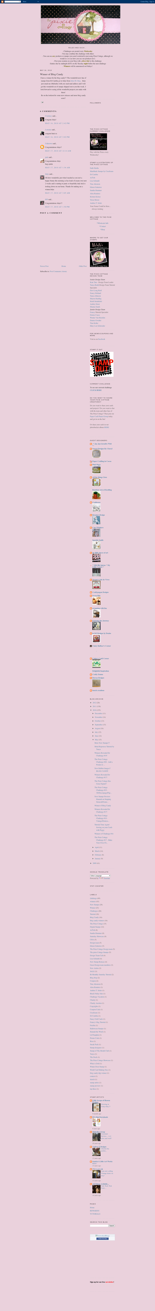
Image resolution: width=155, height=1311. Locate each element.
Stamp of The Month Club (99, 1051)
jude (46, 157)
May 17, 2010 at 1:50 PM (57, 207)
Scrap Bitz (96, 595)
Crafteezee (96, 502)
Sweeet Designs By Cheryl (102, 448)
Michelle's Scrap (98, 1131)
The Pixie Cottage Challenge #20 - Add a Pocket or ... (104, 762)
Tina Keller (94, 323)
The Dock (93, 1057)
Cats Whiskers (97, 527)
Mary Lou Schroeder (97, 326)
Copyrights (94, 1006)
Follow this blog (102, 1238)
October (98, 721)
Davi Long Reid (96, 290)
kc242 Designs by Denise (101, 633)
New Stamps (94, 904)
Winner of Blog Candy (51, 74)
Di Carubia (94, 174)
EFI (46, 199)
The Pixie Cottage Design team (101, 949)
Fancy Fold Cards (96, 1019)
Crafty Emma (97, 674)
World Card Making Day (99, 1070)
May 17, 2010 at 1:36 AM (57, 167)
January (98, 858)
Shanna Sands (95, 307)
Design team (94, 942)
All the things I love (99, 477)
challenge (93, 898)
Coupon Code (95, 1009)
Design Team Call (96, 955)
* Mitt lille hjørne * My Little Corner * (101, 566)
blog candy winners (97, 920)
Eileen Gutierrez (96, 187)
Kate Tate (93, 282)
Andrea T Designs (99, 1146)
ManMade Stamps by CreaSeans (101, 171)
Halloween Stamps (96, 1028)
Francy (92, 312)
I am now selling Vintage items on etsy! (107, 1173)
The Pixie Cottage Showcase (100, 1060)
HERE (106, 427)
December (99, 713)
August (98, 728)
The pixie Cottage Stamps (99, 952)
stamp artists (94, 1082)
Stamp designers (96, 1047)
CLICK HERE (96, 390)
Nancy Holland (95, 293)
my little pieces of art (100, 552)
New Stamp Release (97, 962)
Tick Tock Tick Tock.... (106, 1187)
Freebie (92, 1025)
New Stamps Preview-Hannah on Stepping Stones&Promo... (103, 799)
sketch (92, 1079)
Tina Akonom (95, 184)
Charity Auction (96, 1003)
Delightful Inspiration (100, 671)
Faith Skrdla (94, 168)
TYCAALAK (97, 1169)
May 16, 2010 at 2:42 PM (57, 123)
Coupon (93, 981)
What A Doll (94, 1063)
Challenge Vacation (97, 997)
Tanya (92, 1054)
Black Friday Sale (96, 993)
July (96, 732)
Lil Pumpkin (94, 1035)
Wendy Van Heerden (97, 317)
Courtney (48, 116)
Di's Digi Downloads (100, 1117)
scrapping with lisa (99, 608)
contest (92, 1076)
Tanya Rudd (94, 285)
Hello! (94, 1163)
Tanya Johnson (95, 296)
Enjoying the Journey (100, 620)
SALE (92, 971)
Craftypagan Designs (100, 592)
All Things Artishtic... (100, 1184)
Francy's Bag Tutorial (97, 1022)
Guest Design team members (100, 965)
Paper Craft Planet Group (99, 416)
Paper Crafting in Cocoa (101, 461)
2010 (95, 710)
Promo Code (94, 1038)
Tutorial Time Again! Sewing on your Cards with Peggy (103, 827)
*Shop (102, 229)
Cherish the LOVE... (105, 1149)
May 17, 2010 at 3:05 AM (57, 193)
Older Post (83, 266)
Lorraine (48, 129)
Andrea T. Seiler (96, 203)
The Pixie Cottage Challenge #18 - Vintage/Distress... (102, 818)
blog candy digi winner (98, 1073)
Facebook (101, 339)
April (97, 847)
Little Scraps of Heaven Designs (101, 1101)
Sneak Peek (94, 1044)
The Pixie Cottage (96, 923)
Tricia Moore (94, 200)
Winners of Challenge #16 (104, 833)
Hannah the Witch (96, 1031)
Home (64, 266)
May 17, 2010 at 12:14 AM (58, 151)
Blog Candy (94, 917)
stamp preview (95, 1085)
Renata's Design (98, 515)
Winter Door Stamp (97, 1066)
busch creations (98, 690)
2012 (95, 702)
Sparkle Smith (97, 540)
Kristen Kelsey (95, 196)
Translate (106, 878)
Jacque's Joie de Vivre (100, 579)
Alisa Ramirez (95, 193)
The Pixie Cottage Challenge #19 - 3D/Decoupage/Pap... (103, 790)
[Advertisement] (104, 81)
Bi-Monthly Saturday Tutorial (100, 974)
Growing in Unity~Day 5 (105, 1105)
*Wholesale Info (102, 223)
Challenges (94, 911)
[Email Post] (42, 102)
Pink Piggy (96, 464)
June (97, 736)
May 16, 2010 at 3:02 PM (57, 137)
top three (93, 1089)
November (99, 717)
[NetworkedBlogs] (102, 1236)
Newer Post (44, 266)
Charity (92, 1000)
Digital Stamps (95, 927)
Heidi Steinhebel (96, 301)
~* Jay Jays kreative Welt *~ (102, 444)
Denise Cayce (95, 315)
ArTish (92, 177)
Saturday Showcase (97, 936)
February (98, 855)
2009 (95, 863)
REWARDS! (94, 1210)
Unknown (48, 143)
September (99, 724)
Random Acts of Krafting (102, 489)
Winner (92, 908)
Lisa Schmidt (94, 181)
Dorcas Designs (98, 677)
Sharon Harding (95, 298)
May (97, 739)
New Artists (94, 968)
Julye (47, 174)
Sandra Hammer (96, 190)
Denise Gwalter (95, 320)
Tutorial (92, 914)
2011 (95, 706)
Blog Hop (93, 977)
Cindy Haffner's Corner (101, 645)
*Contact (102, 226)
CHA (92, 939)
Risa (91, 1041)
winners (93, 901)
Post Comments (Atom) (58, 271)
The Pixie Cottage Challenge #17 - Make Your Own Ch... (103, 840)
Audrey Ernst (95, 304)
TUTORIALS (95, 1214)
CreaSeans (94, 1012)
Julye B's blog (76, 81)
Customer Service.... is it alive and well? (106, 1136)
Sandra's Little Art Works (102, 1161)
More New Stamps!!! (102, 743)
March (97, 851)
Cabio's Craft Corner (100, 658)
